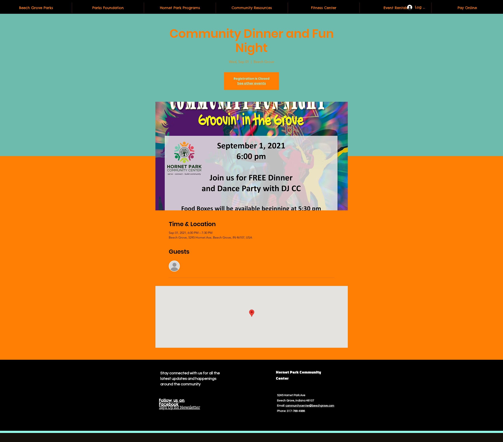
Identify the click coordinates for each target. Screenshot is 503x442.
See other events (251, 83)
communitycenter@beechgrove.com (309, 405)
